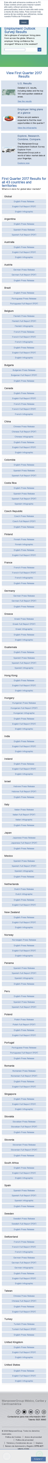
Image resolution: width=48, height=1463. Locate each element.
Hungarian (24, 703)
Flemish (24, 316)
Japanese (24, 838)
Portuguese (24, 298)
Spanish (24, 229)
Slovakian (24, 1121)
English (24, 201)
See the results (25, 101)
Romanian (24, 1071)
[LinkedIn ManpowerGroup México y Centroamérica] (37, 1412)
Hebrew (24, 786)
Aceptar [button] (24, 22)
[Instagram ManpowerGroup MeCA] (43, 1412)
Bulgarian (24, 370)
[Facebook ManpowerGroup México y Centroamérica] (18, 1412)
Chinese (24, 426)
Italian (24, 809)
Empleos (39, 1443)
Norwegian (24, 940)
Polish (24, 1019)
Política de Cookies (13, 1437)
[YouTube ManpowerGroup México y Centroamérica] (30, 1412)
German (24, 269)
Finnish (24, 539)
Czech (24, 516)
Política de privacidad (24, 1440)
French (24, 332)
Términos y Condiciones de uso (19, 1443)
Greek (24, 619)
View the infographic (27, 127)
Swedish (24, 1218)
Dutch (24, 889)
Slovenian (24, 1145)
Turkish (24, 1324)
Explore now (24, 163)
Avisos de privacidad (33, 1437)
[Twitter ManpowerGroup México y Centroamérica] (23, 1412)
